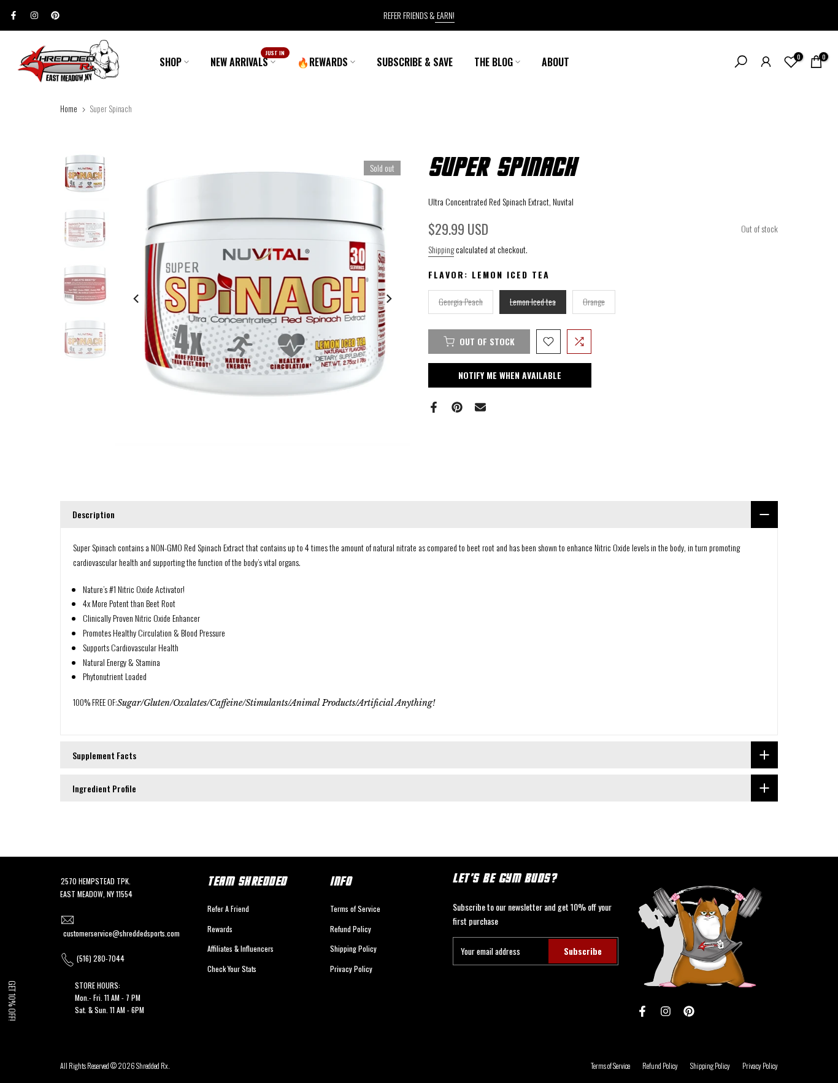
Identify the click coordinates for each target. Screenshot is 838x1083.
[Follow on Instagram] (34, 15)
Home (68, 108)
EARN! (445, 15)
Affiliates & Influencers (240, 948)
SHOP (171, 62)
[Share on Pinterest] (457, 407)
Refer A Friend (228, 908)
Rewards (220, 929)
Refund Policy (350, 929)
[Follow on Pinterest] (55, 15)
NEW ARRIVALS (247, 61)
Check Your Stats (231, 968)
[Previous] (137, 298)
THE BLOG (493, 62)
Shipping (441, 249)
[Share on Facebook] (433, 407)
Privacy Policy (351, 968)
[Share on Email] (480, 407)
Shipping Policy (353, 948)
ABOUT (555, 62)
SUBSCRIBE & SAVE (415, 62)
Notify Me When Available (509, 375)
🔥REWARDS (322, 62)
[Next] (388, 298)
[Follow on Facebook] (13, 15)
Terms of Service (355, 908)
